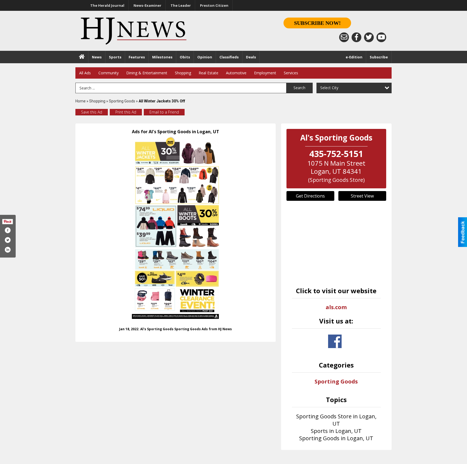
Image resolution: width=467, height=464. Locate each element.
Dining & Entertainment (146, 72)
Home (80, 101)
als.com (336, 307)
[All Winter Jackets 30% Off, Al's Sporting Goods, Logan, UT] (175, 228)
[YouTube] (381, 37)
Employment (265, 72)
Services (291, 72)
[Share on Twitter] (7, 240)
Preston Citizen (214, 5)
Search (299, 87)
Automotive (236, 72)
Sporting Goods (122, 101)
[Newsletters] (344, 37)
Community (108, 72)
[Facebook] (356, 37)
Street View (362, 196)
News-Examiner (147, 5)
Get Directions (310, 196)
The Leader (181, 5)
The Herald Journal (107, 5)
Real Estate (208, 72)
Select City (329, 87)
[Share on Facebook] (7, 230)
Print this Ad (125, 112)
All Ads (85, 72)
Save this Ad (91, 112)
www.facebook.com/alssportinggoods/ (335, 341)
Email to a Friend (164, 112)
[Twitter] (369, 37)
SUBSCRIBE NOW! (317, 23)
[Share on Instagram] (7, 249)
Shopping (183, 72)
